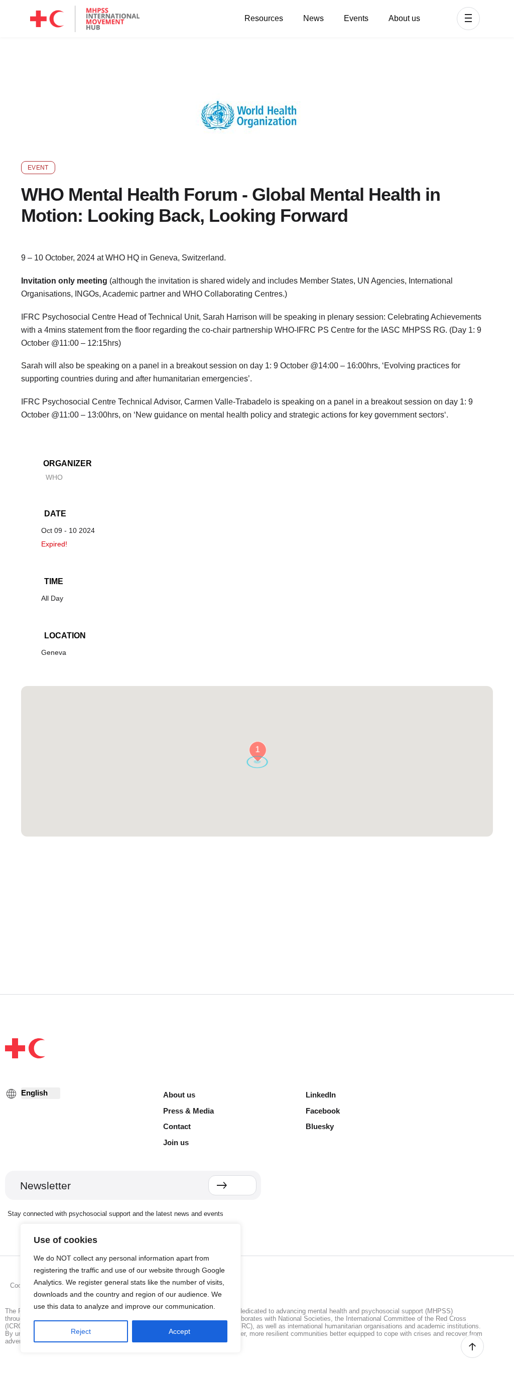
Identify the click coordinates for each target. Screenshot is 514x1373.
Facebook (323, 1111)
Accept (179, 1331)
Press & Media (188, 1111)
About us (404, 18)
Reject (81, 1331)
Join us (176, 1142)
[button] (468, 18)
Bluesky (320, 1126)
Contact (177, 1126)
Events (356, 18)
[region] (130, 1288)
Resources (263, 18)
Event (38, 167)
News (313, 18)
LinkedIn (321, 1094)
